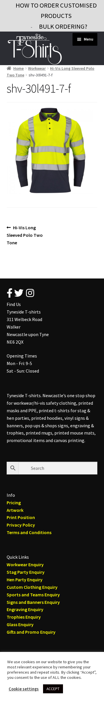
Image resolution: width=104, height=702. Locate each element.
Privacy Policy (21, 525)
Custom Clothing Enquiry (32, 587)
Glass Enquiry (20, 624)
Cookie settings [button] (24, 689)
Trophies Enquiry (24, 617)
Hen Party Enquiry (24, 579)
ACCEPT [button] (53, 688)
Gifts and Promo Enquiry (31, 632)
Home (18, 68)
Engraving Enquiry (25, 609)
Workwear (37, 68)
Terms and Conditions (29, 532)
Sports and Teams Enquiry (33, 594)
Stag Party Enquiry (25, 572)
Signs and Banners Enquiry (33, 602)
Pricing (14, 502)
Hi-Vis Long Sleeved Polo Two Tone (25, 234)
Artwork (15, 510)
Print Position (21, 517)
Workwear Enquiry (25, 564)
